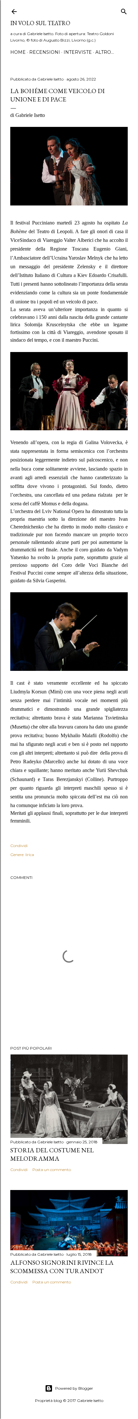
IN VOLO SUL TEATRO (40, 23)
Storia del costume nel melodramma (52, 1154)
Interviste (78, 52)
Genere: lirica (22, 854)
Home (18, 52)
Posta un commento (51, 1169)
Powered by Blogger (74, 1388)
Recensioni (44, 52)
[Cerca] (124, 10)
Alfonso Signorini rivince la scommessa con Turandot (62, 1266)
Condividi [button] (19, 845)
